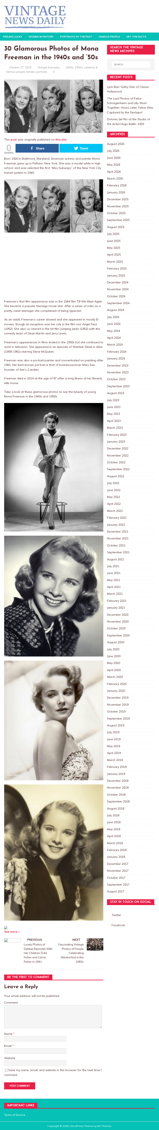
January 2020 (116, 691)
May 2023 (113, 414)
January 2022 (116, 525)
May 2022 (113, 497)
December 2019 (117, 697)
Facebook (118, 925)
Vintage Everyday (48, 67)
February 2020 (116, 684)
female (30, 71)
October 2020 (116, 628)
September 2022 (118, 469)
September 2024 (118, 303)
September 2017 (118, 884)
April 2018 (114, 836)
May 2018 (113, 829)
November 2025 (118, 206)
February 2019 (116, 767)
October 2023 (116, 379)
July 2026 (113, 151)
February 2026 (116, 185)
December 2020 (117, 615)
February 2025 (116, 268)
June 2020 (113, 656)
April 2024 (114, 338)
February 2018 (116, 850)
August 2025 (115, 227)
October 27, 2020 (20, 67)
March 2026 (115, 178)
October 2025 (116, 213)
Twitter (116, 915)
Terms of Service (14, 1115)
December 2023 (117, 365)
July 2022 (113, 483)
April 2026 (114, 172)
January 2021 (116, 607)
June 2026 (113, 158)
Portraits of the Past (76, 36)
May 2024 (113, 331)
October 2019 (116, 711)
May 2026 (113, 164)
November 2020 (118, 621)
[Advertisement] (53, 266)
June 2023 (113, 407)
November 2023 (118, 372)
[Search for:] (131, 64)
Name (8, 1034)
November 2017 (118, 871)
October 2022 (116, 462)
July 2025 (113, 234)
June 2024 (113, 324)
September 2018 (118, 801)
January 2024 (116, 358)
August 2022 (115, 476)
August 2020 (115, 642)
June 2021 (113, 573)
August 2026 (115, 144)
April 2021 (114, 587)
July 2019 (113, 732)
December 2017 (117, 864)
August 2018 (115, 808)
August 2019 (115, 725)
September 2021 (118, 552)
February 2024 (116, 351)
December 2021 (117, 531)
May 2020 (113, 663)
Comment (11, 1002)
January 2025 (116, 275)
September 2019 (118, 718)
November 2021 (118, 538)
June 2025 (113, 241)
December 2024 (117, 282)
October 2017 (116, 878)
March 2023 (115, 428)
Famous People (109, 36)
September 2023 (118, 386)
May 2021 (113, 580)
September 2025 (118, 220)
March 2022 (115, 511)
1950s (79, 67)
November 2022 (118, 455)
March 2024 (115, 344)
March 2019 (115, 760)
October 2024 (116, 296)
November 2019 (118, 704)
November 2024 (118, 289)
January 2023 (116, 441)
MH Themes (104, 1126)
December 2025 (117, 199)
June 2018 (113, 822)
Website (9, 1058)
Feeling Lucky (12, 36)
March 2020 (115, 677)
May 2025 (113, 248)
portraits (41, 71)
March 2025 (115, 261)
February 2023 (116, 435)
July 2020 (113, 649)
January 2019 (116, 774)
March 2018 (115, 843)
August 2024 (115, 310)
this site (60, 139)
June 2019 (113, 739)
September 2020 (118, 635)
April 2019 (114, 753)
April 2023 (114, 421)
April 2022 (114, 504)
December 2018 (117, 781)
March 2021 (115, 594)
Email (8, 1046)
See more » (12, 931)
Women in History (41, 36)
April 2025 (114, 254)
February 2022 (116, 517)
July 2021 (113, 566)
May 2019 (113, 746)
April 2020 (114, 670)
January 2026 (116, 192)
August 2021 (115, 559)
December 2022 (117, 448)
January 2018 (116, 857)
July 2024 (113, 317)
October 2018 (116, 794)
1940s (69, 67)
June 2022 (113, 490)
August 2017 (115, 891)
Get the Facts (136, 36)
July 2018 (113, 815)
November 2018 (118, 787)
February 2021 (116, 601)
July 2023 (113, 400)
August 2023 (115, 393)
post (14, 139)
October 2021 (116, 545)
